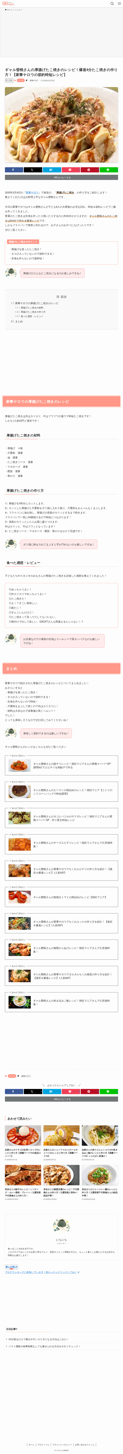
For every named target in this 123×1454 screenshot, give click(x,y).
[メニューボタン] (119, 3)
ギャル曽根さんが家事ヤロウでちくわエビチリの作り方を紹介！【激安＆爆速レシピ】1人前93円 (72, 870)
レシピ (20, 80)
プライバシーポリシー (62, 1444)
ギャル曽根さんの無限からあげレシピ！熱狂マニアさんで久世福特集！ (71, 949)
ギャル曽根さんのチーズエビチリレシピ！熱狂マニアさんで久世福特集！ (72, 844)
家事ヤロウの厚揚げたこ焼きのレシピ (36, 303)
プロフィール (43, 1444)
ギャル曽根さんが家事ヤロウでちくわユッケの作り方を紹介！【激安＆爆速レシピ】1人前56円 (72, 923)
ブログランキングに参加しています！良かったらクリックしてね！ (41, 1272)
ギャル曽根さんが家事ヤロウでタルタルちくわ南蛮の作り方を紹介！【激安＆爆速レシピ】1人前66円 (72, 976)
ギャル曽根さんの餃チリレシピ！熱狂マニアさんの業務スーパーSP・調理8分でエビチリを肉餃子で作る (73, 765)
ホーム (31, 1444)
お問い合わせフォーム (84, 1444)
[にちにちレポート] (8, 3)
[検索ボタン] (112, 3)
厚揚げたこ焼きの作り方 (33, 311)
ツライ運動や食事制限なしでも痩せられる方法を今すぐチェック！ (45, 1346)
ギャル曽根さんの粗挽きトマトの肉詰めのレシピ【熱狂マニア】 (70, 897)
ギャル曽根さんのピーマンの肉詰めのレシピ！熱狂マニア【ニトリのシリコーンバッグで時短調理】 (72, 791)
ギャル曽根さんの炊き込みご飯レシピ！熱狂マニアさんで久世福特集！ (71, 1002)
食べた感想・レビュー (32, 316)
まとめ (19, 321)
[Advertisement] (61, 34)
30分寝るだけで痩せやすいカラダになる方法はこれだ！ (39, 1339)
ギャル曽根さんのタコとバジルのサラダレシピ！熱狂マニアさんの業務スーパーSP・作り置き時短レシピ (72, 818)
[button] (14, 169)
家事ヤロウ (34, 80)
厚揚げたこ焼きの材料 (32, 307)
